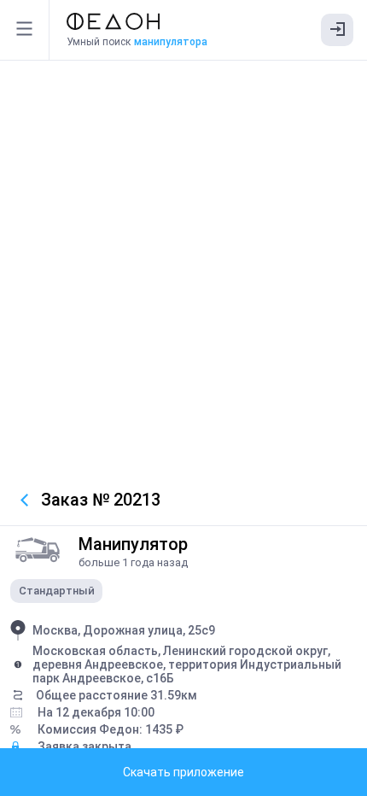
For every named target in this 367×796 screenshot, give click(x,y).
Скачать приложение (183, 772)
